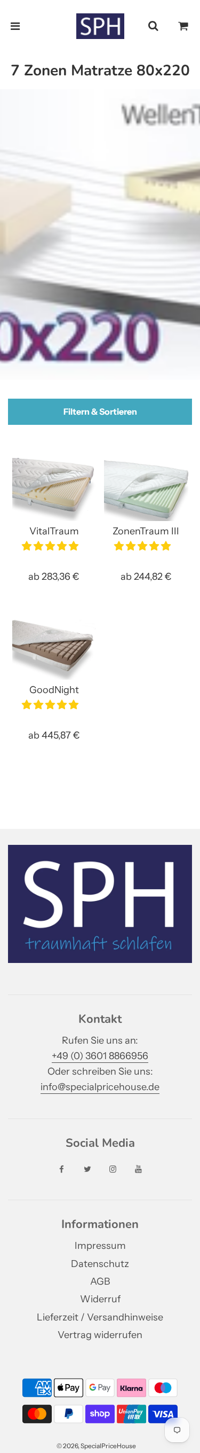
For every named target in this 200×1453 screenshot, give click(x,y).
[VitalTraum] (54, 489)
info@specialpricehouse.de (100, 1087)
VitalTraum (54, 531)
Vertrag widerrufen (100, 1335)
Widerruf (100, 1299)
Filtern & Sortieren (100, 411)
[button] (51, 546)
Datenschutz (100, 1264)
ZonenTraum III (146, 531)
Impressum (100, 1246)
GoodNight (54, 690)
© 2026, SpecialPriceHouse (96, 1446)
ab (53, 576)
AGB (100, 1281)
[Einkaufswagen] (183, 26)
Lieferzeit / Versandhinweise (100, 1317)
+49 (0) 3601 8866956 (100, 1056)
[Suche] (153, 26)
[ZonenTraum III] (146, 489)
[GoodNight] (54, 648)
